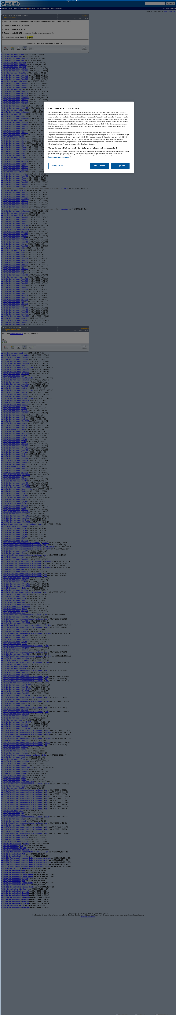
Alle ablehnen (99, 166)
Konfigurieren (57, 166)
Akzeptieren (120, 166)
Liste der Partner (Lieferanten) (59, 157)
